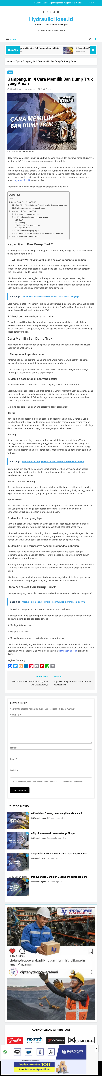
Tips (10, 72)
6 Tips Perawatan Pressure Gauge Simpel (53, 833)
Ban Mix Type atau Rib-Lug (29, 225)
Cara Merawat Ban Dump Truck (25, 236)
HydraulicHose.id (51, 19)
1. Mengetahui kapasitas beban (27, 214)
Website (14, 770)
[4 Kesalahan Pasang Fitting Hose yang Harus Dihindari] (56, 52)
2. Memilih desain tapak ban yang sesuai (31, 217)
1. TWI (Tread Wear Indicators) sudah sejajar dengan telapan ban (40, 205)
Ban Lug (22, 223)
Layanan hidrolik (22, 180)
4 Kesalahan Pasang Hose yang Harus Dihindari (61, 3)
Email (13, 759)
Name (13, 748)
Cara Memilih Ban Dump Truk (23, 211)
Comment (15, 715)
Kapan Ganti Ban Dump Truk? (23, 202)
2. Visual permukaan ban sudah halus (30, 208)
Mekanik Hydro (16, 89)
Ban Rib (21, 220)
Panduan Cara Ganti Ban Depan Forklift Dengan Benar (59, 877)
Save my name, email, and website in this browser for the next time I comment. (48, 782)
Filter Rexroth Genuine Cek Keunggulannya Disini (23, 48)
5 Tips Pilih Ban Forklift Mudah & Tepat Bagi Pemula (59, 853)
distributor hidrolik (67, 650)
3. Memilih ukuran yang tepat (27, 230)
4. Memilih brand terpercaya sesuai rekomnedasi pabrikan (39, 233)
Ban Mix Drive (24, 228)
